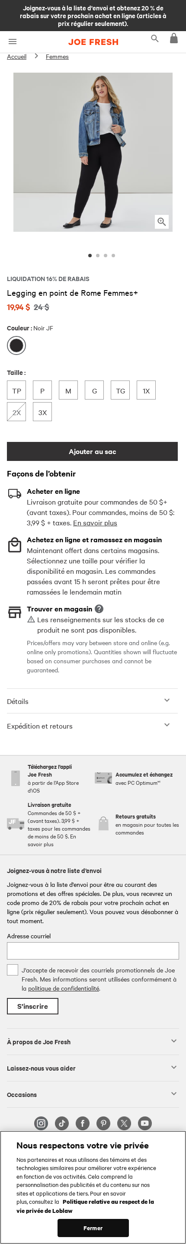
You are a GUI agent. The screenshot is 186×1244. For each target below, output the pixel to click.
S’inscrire (32, 1006)
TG (122, 390)
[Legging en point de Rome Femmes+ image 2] (97, 255)
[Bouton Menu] (12, 41)
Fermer (93, 1228)
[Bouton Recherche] (155, 38)
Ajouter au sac (92, 451)
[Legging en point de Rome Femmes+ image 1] (90, 255)
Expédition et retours (40, 725)
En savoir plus (95, 522)
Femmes (57, 56)
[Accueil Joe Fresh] (93, 42)
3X (45, 412)
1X (149, 390)
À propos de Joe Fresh (39, 1041)
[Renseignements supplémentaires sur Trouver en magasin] (99, 609)
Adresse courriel (29, 935)
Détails (18, 701)
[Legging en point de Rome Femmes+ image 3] (105, 255)
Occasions (22, 1094)
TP (19, 390)
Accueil (16, 56)
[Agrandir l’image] (162, 222)
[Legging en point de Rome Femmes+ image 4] (113, 255)
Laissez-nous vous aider (41, 1067)
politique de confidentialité (63, 988)
